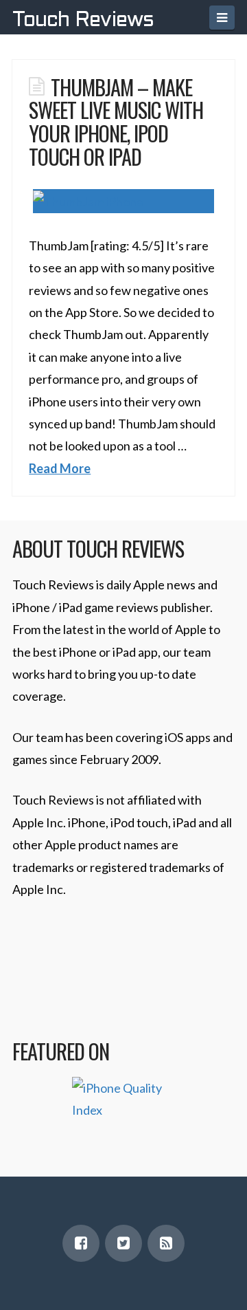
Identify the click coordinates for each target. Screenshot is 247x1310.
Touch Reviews (83, 20)
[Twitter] (123, 1243)
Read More (60, 468)
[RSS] (166, 1243)
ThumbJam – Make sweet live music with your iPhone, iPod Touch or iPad (116, 121)
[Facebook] (80, 1243)
